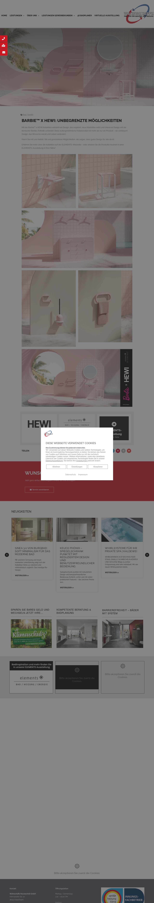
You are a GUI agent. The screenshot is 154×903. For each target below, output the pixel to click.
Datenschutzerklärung (54, 461)
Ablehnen (56, 467)
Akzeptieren (98, 467)
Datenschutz (70, 474)
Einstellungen (77, 467)
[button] (3, 38)
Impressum (83, 474)
